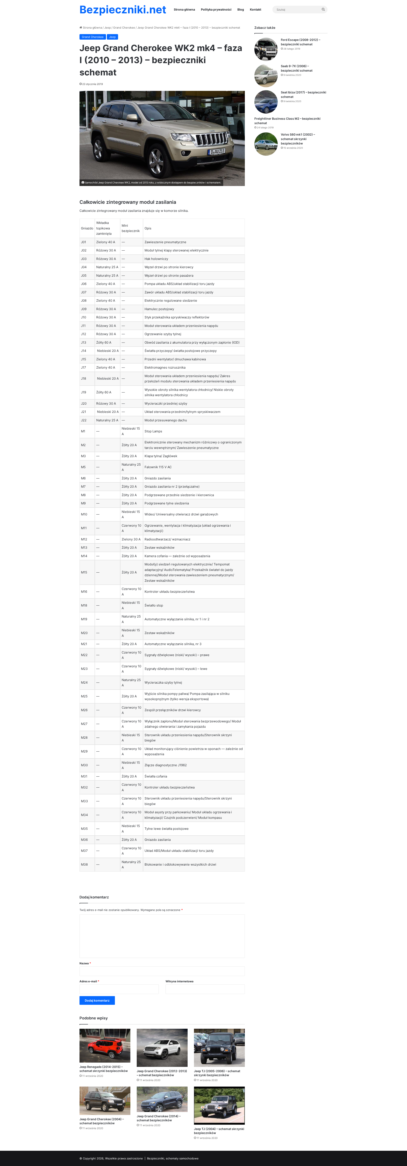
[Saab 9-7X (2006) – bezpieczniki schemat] (266, 75)
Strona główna (184, 9)
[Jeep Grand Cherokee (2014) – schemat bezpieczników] (162, 1099)
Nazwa (85, 963)
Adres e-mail (89, 981)
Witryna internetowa (180, 981)
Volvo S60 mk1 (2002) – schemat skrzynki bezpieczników (298, 139)
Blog (240, 9)
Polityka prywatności (216, 9)
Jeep (107, 27)
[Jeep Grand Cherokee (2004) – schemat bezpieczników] (104, 1101)
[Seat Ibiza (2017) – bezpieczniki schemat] (266, 102)
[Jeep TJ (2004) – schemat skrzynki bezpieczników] (219, 1106)
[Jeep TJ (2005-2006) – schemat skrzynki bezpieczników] (219, 1048)
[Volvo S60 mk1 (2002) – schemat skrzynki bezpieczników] (266, 144)
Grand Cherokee (124, 27)
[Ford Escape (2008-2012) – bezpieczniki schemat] (266, 49)
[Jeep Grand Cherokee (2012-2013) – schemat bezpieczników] (162, 1048)
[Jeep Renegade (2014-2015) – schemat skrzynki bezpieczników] (104, 1046)
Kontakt (255, 9)
